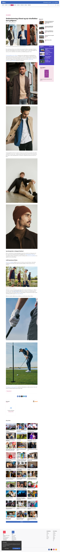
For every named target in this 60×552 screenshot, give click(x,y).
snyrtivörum (8, 60)
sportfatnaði (14, 60)
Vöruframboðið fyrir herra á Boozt (11, 55)
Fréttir (47, 532)
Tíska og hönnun (9, 391)
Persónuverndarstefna (6, 537)
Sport (47, 534)
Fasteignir (54, 533)
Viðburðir (54, 535)
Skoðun (48, 536)
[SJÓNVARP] (52, 5)
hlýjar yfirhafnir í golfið (17, 291)
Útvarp (47, 538)
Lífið (47, 535)
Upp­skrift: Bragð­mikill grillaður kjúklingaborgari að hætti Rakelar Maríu (32, 519)
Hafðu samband (14, 537)
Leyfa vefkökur (16, 548)
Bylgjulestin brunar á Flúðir (31, 488)
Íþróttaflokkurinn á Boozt (30, 254)
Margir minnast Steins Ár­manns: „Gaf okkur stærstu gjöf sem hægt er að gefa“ (49, 22)
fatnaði (30, 59)
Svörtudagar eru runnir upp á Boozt (12, 387)
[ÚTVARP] (54, 5)
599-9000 (5, 540)
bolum (17, 293)
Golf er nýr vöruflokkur (10, 262)
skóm (32, 59)
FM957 (54, 538)
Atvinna (54, 534)
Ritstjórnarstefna (14, 538)
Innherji (54, 532)
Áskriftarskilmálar (14, 539)
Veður (54, 536)
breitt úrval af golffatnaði (31, 255)
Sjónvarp (48, 537)
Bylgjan (54, 537)
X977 (53, 539)
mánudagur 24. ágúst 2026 (48, 2)
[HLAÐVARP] (50, 5)
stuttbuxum (21, 293)
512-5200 (14, 535)
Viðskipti (48, 533)
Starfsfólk (13, 540)
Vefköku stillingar (7, 548)
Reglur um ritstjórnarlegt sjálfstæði (6, 536)
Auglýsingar (13, 536)
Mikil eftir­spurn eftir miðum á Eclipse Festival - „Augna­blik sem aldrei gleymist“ (21, 499)
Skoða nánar (4, 546)
